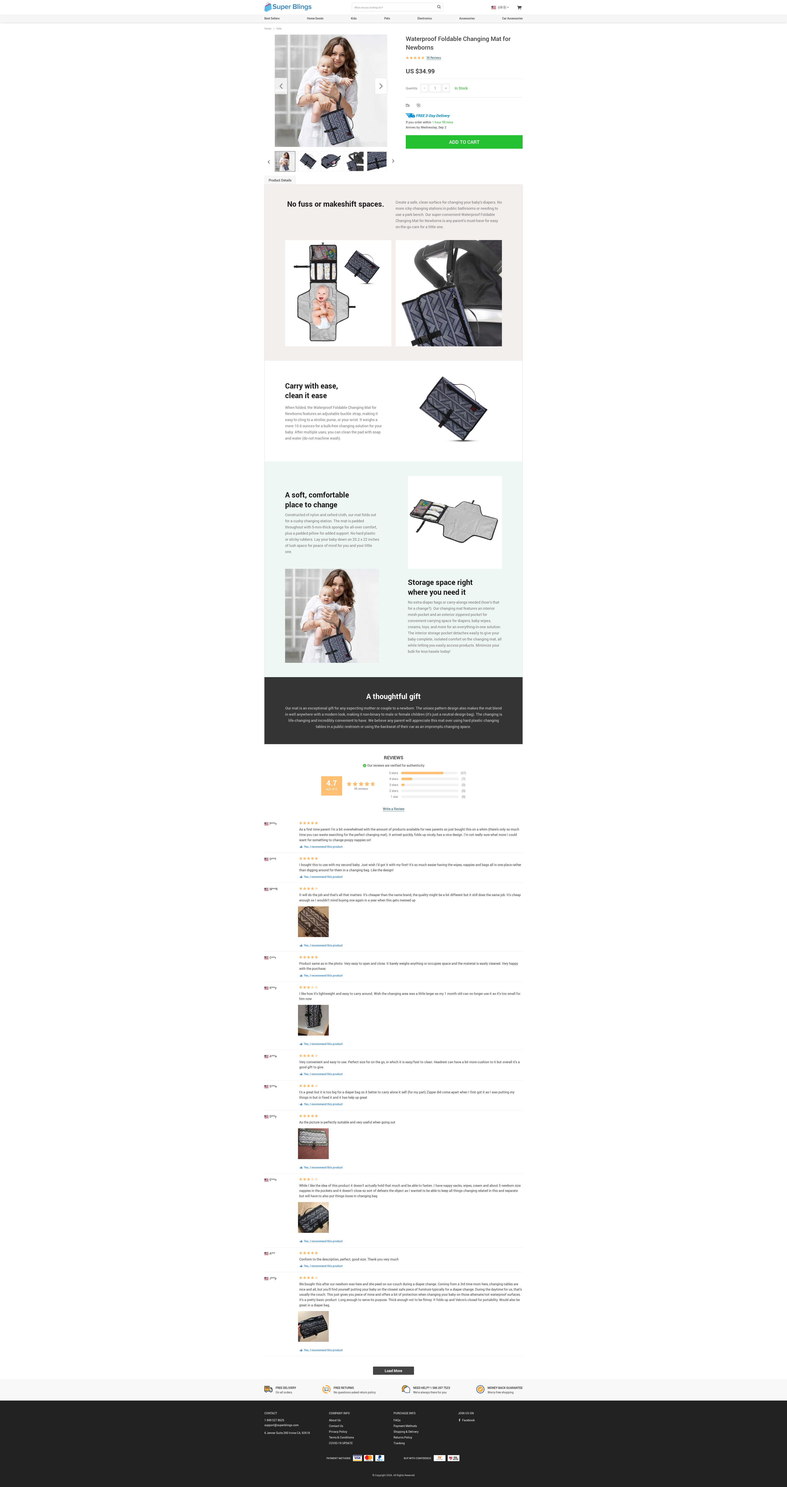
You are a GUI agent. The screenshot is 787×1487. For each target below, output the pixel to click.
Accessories (467, 18)
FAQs (397, 1420)
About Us (335, 1420)
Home (267, 28)
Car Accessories (512, 18)
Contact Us (336, 1426)
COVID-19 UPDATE (341, 1443)
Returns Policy (403, 1437)
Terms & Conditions (341, 1437)
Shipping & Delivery (406, 1432)
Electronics (424, 18)
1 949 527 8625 (274, 1420)
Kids (354, 18)
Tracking (399, 1443)
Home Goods (315, 18)
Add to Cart (464, 142)
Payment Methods (405, 1426)
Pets (387, 18)
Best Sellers (272, 18)
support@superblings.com (281, 1425)
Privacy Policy (338, 1432)
